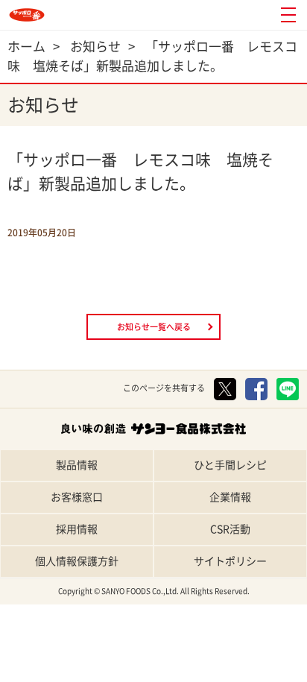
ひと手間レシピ (230, 465)
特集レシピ (116, 669)
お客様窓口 (77, 497)
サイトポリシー (230, 561)
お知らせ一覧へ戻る (154, 327)
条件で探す (269, 669)
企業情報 (230, 497)
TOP (38, 669)
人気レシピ (192, 669)
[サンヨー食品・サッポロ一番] (26, 14)
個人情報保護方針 (76, 561)
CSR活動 (230, 529)
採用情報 (77, 529)
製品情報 (77, 465)
